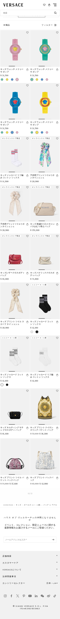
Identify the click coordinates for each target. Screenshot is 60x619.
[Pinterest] (24, 596)
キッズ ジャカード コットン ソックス (41, 322)
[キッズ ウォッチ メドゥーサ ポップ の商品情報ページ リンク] (15, 48)
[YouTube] (30, 596)
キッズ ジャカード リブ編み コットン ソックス (12, 176)
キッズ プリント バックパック (41, 478)
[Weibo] (48, 596)
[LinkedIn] (36, 596)
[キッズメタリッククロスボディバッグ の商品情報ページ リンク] (45, 252)
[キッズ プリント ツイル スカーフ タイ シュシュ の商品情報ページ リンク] (15, 300)
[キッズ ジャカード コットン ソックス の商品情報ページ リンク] (45, 300)
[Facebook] (11, 596)
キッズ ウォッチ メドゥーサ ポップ (12, 70)
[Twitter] (18, 596)
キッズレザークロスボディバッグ (12, 274)
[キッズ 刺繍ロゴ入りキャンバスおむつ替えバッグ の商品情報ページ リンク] (45, 203)
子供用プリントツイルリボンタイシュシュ (42, 176)
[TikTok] (55, 596)
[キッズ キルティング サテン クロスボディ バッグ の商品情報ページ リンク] (15, 406)
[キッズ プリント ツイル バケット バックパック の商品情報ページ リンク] (15, 456)
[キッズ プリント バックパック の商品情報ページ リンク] (45, 456)
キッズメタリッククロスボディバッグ (42, 274)
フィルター (47, 25)
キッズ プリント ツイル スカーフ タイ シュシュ (12, 322)
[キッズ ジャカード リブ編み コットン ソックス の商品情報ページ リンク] (15, 154)
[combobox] (30, 13)
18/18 (30, 493)
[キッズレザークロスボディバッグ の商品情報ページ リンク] (15, 252)
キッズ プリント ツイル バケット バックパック (12, 478)
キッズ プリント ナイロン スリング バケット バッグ (41, 428)
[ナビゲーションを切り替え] (55, 5)
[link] (8, 505)
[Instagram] (5, 596)
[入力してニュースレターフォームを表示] (53, 539)
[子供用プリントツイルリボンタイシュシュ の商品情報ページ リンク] (45, 154)
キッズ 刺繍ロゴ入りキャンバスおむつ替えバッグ (42, 225)
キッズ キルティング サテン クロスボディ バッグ (12, 428)
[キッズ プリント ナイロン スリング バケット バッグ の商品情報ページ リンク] (45, 406)
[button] (49, 5)
